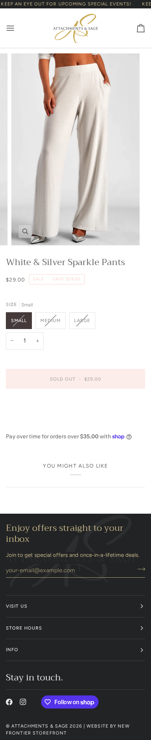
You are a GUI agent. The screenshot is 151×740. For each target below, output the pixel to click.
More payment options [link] (34, 423)
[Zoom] (25, 231)
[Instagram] (23, 702)
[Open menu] (17, 28)
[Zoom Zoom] (75, 149)
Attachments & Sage (39, 726)
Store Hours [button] (24, 628)
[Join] (139, 569)
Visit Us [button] (16, 606)
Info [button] (12, 649)
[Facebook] (9, 702)
